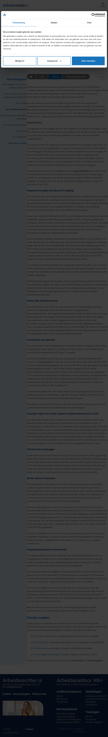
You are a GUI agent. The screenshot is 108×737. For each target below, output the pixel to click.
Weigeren (19, 61)
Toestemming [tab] (18, 22)
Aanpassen (52, 61)
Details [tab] (54, 22)
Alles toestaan (88, 61)
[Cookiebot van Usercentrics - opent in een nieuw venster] (93, 15)
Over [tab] (89, 22)
